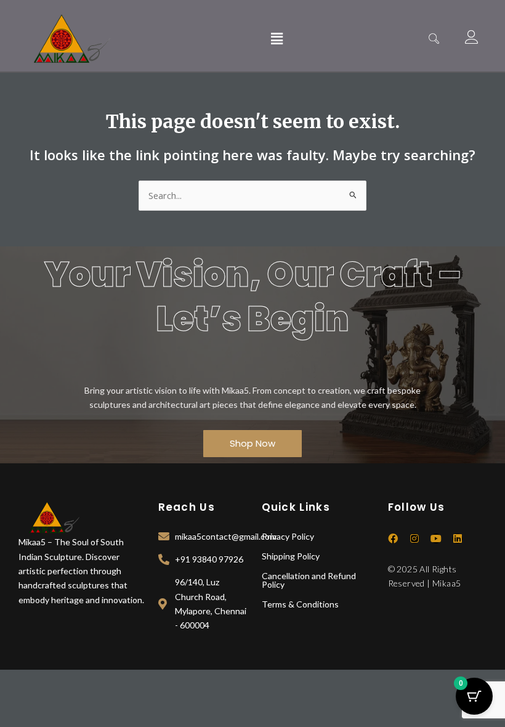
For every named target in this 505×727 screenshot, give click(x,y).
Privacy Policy (288, 536)
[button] (276, 39)
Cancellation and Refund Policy (309, 580)
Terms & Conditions (300, 604)
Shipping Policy (291, 556)
